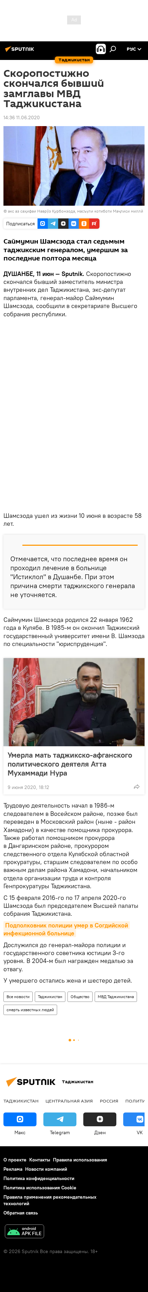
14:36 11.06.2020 (21, 117)
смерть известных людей (30, 1009)
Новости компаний (46, 1169)
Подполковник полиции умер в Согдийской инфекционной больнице (66, 929)
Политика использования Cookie (39, 1188)
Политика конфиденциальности (38, 1178)
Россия (109, 1101)
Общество (80, 996)
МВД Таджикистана (116, 996)
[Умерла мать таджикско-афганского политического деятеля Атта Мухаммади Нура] (74, 702)
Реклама (12, 1169)
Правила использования (80, 1160)
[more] (137, 786)
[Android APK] (24, 1232)
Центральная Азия (69, 1101)
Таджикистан (50, 996)
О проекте (15, 1160)
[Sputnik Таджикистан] (20, 52)
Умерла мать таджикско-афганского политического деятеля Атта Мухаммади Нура (70, 763)
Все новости (18, 996)
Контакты (39, 1160)
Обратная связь (20, 1213)
